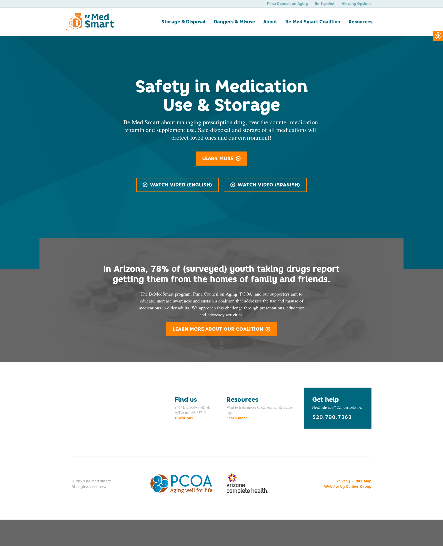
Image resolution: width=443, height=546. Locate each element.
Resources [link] (360, 22)
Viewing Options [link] (356, 4)
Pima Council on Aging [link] (287, 4)
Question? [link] (184, 418)
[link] (105, 22)
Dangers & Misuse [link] (234, 22)
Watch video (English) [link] (181, 185)
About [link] (270, 22)
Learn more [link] (218, 158)
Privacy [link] (343, 481)
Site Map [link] (363, 481)
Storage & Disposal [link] (184, 22)
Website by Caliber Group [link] (347, 486)
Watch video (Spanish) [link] (269, 185)
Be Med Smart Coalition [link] (312, 22)
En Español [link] (325, 4)
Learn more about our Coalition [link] (218, 329)
